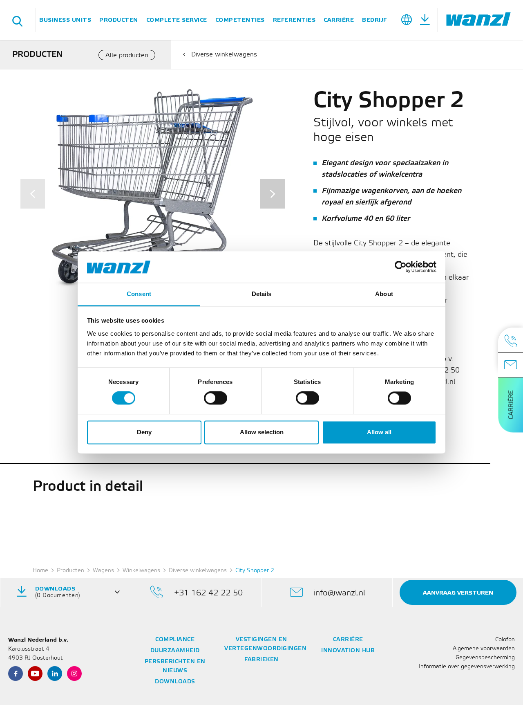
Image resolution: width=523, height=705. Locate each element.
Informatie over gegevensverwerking (467, 666)
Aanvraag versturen (458, 592)
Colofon (505, 639)
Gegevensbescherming (485, 657)
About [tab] (384, 293)
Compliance (174, 639)
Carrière (339, 19)
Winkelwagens (141, 570)
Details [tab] (262, 293)
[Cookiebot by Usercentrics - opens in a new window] (400, 267)
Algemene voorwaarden (484, 648)
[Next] (272, 194)
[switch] (215, 398)
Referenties (294, 19)
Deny (144, 432)
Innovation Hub (348, 650)
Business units (65, 19)
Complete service (176, 19)
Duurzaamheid (175, 650)
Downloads (175, 682)
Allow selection (262, 432)
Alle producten (126, 55)
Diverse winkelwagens (224, 55)
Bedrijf (374, 19)
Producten (118, 19)
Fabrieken (261, 659)
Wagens (103, 570)
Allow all (379, 432)
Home (40, 570)
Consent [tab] (139, 293)
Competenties (240, 19)
